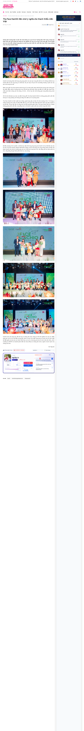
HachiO (8, 378)
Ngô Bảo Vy (15, 357)
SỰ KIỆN (19, 12)
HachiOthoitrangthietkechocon (17, 378)
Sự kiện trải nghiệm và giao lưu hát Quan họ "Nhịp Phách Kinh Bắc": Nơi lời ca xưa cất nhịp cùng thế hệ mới (42, 1)
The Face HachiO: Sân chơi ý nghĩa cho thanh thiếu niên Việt (28, 20)
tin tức (5, 15)
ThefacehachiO (27, 378)
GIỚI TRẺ (41, 12)
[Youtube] (73, 1)
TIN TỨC (7, 12)
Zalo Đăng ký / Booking (19, 350)
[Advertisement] (50, 6)
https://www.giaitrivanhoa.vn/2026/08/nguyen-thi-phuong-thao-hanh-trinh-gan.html (68, 31)
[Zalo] (77, 1)
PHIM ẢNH (29, 12)
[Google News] (80, 1)
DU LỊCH (45, 12)
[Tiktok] (75, 1)
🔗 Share (28, 365)
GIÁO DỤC (56, 12)
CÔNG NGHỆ (50, 12)
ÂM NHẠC (24, 12)
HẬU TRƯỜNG (13, 12)
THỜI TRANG (35, 12)
